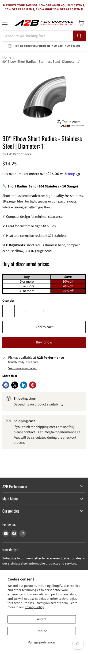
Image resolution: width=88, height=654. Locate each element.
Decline (42, 631)
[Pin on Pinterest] (32, 385)
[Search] (79, 36)
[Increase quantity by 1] (43, 311)
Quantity (8, 301)
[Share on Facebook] (5, 385)
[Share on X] (14, 385)
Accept (41, 619)
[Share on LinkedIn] (23, 385)
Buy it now (44, 342)
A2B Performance (19, 154)
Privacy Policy (34, 607)
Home (6, 57)
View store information (22, 368)
